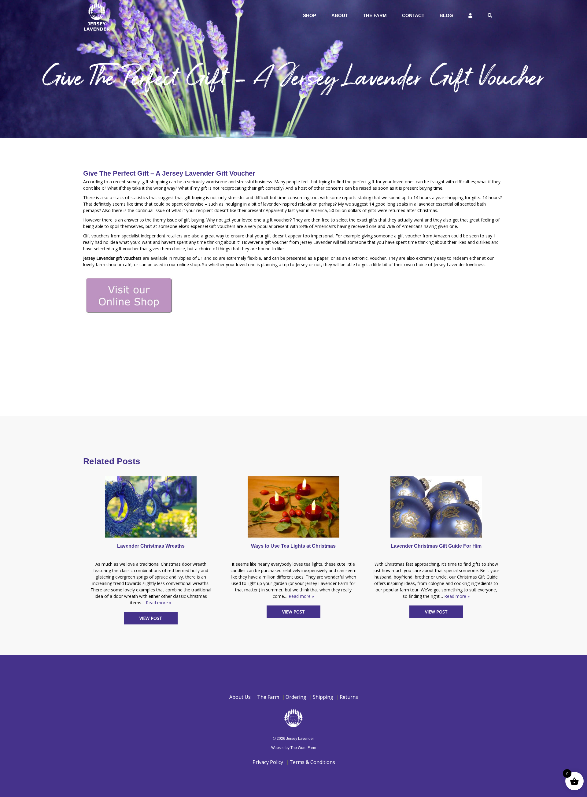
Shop (309, 15)
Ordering (296, 697)
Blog (446, 15)
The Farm (375, 15)
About (339, 15)
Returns (349, 697)
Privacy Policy (268, 762)
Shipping (323, 697)
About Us (240, 697)
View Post (150, 618)
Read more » (158, 602)
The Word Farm (303, 748)
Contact (413, 15)
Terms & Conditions (312, 762)
